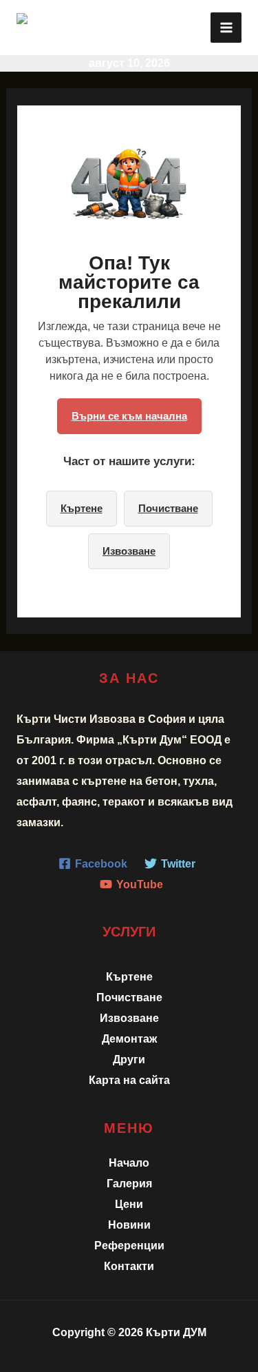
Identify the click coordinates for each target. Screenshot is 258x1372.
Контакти (129, 1266)
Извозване (129, 551)
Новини (129, 1224)
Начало (129, 1162)
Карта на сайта (129, 1080)
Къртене (82, 508)
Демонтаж (129, 1038)
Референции (129, 1245)
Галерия (129, 1183)
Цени (129, 1204)
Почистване (168, 508)
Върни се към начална (129, 416)
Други (129, 1059)
